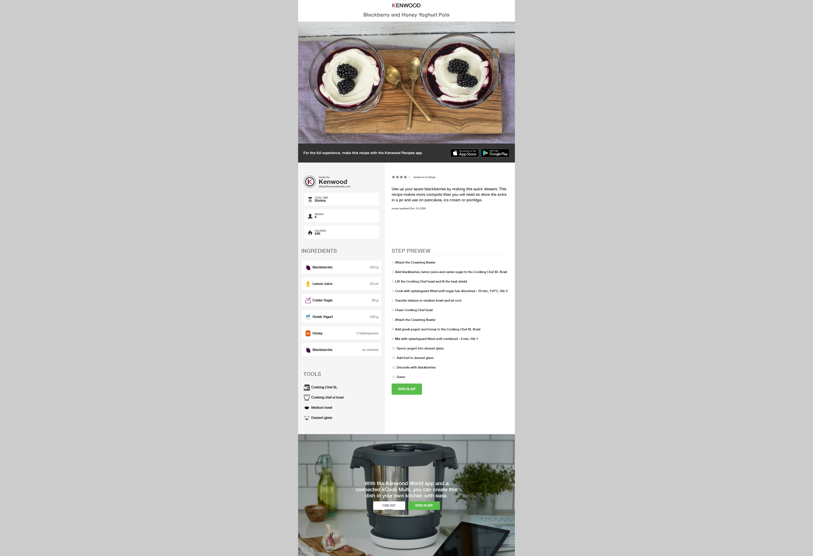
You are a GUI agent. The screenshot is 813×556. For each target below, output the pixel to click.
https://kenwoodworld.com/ (334, 186)
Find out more (389, 506)
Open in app (407, 389)
